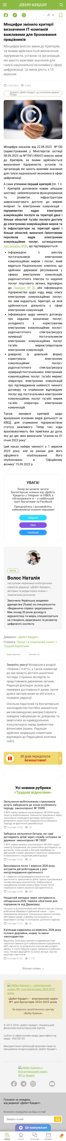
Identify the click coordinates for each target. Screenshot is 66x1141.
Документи (48, 1139)
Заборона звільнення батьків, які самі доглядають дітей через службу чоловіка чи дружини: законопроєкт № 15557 (32, 837)
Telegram (33, 517)
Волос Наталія (23, 578)
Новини (7, 1139)
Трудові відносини (16, 646)
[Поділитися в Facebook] (6, 15)
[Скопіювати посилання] (15, 15)
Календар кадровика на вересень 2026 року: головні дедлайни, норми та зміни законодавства (33, 933)
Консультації (34, 1139)
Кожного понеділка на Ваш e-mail (24, 1111)
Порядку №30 (24, 288)
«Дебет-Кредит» (28, 637)
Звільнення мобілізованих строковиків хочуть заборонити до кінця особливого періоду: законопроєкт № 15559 (30, 805)
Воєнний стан (34, 654)
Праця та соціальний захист (36, 642)
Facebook (33, 532)
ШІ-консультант (36, 1127)
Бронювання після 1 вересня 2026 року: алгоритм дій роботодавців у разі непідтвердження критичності (29, 869)
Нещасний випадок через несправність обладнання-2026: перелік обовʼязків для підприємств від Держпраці (30, 901)
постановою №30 (15, 246)
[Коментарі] (24, 15)
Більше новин (32, 968)
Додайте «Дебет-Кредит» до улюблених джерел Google (34, 93)
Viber (33, 525)
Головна (21, 1139)
